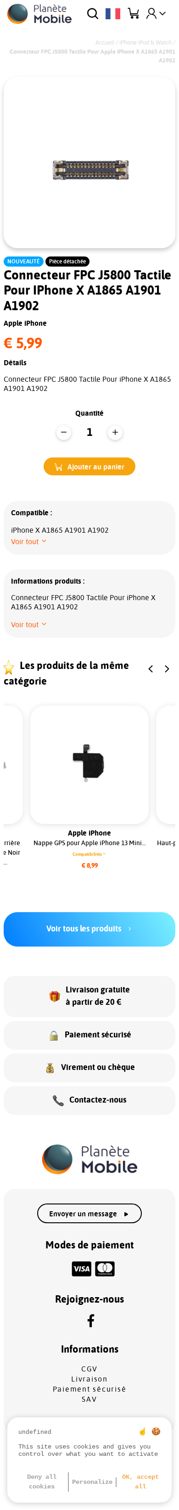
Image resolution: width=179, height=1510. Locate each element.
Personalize (92, 1482)
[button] (89, 466)
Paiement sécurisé (90, 1389)
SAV (89, 1399)
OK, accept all (140, 1481)
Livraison (89, 1379)
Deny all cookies (41, 1481)
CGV (89, 1369)
